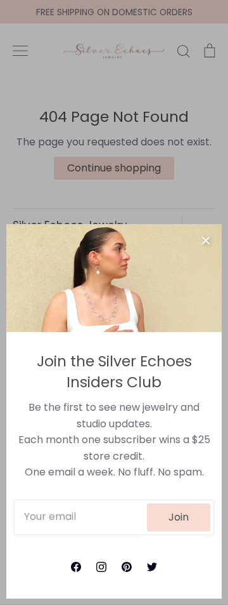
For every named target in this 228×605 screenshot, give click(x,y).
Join (178, 517)
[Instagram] (101, 567)
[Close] (206, 240)
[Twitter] (152, 567)
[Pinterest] (126, 567)
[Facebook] (76, 567)
